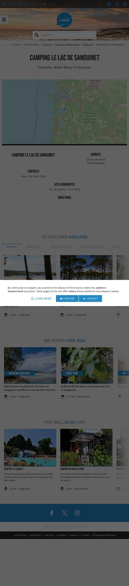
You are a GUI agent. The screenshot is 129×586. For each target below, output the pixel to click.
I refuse (68, 298)
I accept (92, 298)
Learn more (43, 298)
